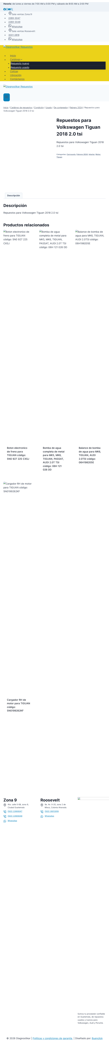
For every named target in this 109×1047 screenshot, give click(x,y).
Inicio (13, 55)
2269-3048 (14, 22)
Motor (98, 154)
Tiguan (59, 157)
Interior (92, 154)
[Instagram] (7, 9)
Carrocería (71, 154)
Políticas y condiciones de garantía (53, 1038)
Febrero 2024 (82, 154)
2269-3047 (14, 18)
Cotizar (14, 71)
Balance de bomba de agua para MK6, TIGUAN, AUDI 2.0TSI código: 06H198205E (90, 455)
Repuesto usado (20, 67)
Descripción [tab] (13, 195)
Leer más (12, 468)
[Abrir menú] (6, 97)
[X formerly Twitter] (12, 9)
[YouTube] (9, 9)
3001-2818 (13, 35)
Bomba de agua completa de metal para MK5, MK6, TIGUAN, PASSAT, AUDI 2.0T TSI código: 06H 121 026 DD (53, 459)
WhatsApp (17, 26)
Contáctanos (17, 79)
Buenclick (97, 1038)
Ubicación (15, 75)
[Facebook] (4, 9)
